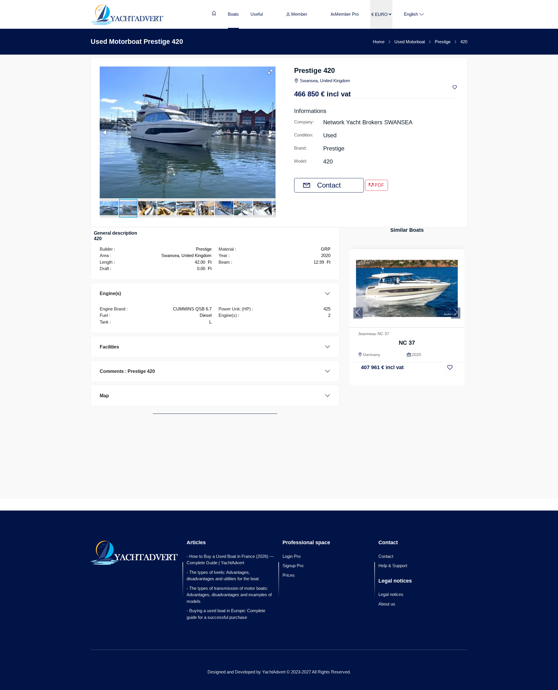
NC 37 (407, 342)
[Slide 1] (375, 380)
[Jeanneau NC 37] (407, 288)
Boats (233, 14)
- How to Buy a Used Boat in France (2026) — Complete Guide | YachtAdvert (230, 559)
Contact (329, 185)
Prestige (442, 41)
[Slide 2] (382, 380)
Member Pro (347, 14)
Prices (288, 575)
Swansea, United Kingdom (325, 80)
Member (299, 14)
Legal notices (390, 594)
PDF (378, 185)
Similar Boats (407, 230)
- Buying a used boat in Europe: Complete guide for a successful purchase (226, 614)
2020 (416, 354)
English (411, 14)
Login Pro (291, 556)
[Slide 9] (431, 380)
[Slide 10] (438, 380)
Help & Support (392, 565)
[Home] (214, 13)
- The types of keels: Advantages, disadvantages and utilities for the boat (223, 575)
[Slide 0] (368, 380)
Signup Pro (292, 565)
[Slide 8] (424, 380)
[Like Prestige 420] (455, 87)
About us (386, 603)
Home (378, 41)
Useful (257, 14)
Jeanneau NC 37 (373, 333)
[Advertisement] (406, 429)
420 (463, 41)
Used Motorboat (409, 41)
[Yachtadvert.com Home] (127, 14)
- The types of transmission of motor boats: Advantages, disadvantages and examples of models (229, 595)
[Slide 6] (410, 380)
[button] (270, 71)
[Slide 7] (417, 380)
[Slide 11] (445, 380)
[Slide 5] (403, 380)
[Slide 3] (389, 380)
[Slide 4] (396, 380)
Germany (371, 354)
